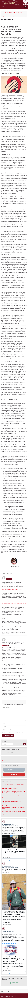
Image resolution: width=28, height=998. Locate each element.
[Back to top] (25, 995)
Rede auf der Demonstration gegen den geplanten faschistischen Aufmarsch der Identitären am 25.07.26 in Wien (13, 807)
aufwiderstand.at (5, 6)
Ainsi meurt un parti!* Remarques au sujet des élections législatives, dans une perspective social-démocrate (14, 15)
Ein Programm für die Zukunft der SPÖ (15, 12)
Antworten (9, 578)
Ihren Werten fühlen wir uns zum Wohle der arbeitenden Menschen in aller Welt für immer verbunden (11, 801)
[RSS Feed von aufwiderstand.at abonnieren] (2, 760)
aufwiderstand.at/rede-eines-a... (9, 943)
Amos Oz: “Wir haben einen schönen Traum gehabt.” (13, 784)
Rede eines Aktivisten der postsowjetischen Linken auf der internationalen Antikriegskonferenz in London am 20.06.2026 (13, 813)
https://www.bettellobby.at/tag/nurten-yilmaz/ (12, 589)
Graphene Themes (11, 996)
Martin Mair (9, 577)
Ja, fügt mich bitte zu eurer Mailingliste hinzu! (13, 732)
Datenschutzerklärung (6, 991)
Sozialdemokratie (11, 21)
